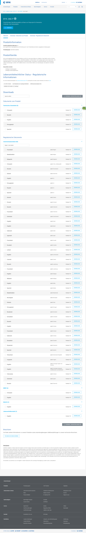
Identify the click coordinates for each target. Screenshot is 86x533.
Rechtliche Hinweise (27, 523)
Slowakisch (9, 340)
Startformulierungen (28, 508)
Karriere (65, 492)
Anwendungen (7, 481)
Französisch (10, 149)
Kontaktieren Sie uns (28, 514)
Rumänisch (9, 312)
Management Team (67, 490)
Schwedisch (10, 316)
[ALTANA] (80, 530)
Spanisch (9, 129)
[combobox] (15, 18)
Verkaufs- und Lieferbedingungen (50, 519)
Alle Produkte (46, 485)
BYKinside (45, 514)
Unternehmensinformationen (29, 490)
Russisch (9, 188)
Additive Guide (9, 11)
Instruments (44, 2)
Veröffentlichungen (27, 510)
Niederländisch (10, 154)
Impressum (65, 521)
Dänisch (9, 173)
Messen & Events (46, 492)
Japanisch (9, 235)
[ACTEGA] (31, 530)
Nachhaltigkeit (7, 499)
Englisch (9, 119)
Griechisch (9, 216)
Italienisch (9, 230)
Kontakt (9, 27)
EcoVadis (45, 499)
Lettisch (9, 250)
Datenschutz (45, 521)
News (25, 492)
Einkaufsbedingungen (47, 523)
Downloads (65, 508)
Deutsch (63, 2)
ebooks (44, 506)
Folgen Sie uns (66, 494)
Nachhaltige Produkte (28, 499)
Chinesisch (9, 110)
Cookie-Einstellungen (28, 519)
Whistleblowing (66, 523)
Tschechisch (10, 355)
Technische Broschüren (11, 436)
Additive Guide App (47, 510)
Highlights (65, 485)
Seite (50, 80)
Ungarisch (9, 359)
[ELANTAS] (25, 530)
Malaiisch (9, 278)
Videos (64, 506)
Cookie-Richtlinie (27, 521)
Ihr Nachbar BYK (46, 494)
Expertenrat (26, 506)
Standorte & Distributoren (48, 490)
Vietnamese (10, 374)
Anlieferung (65, 519)
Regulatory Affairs (47, 508)
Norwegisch (10, 297)
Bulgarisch (9, 159)
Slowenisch (9, 345)
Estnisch (9, 197)
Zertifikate (45, 501)
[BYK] (12, 530)
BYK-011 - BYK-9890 (17, 11)
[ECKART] (18, 530)
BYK (4, 11)
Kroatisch (9, 245)
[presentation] (2, 36)
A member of (73, 2)
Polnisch (9, 302)
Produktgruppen (27, 485)
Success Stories (26, 501)
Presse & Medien (27, 494)
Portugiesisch (10, 124)
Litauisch (9, 259)
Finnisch (9, 202)
